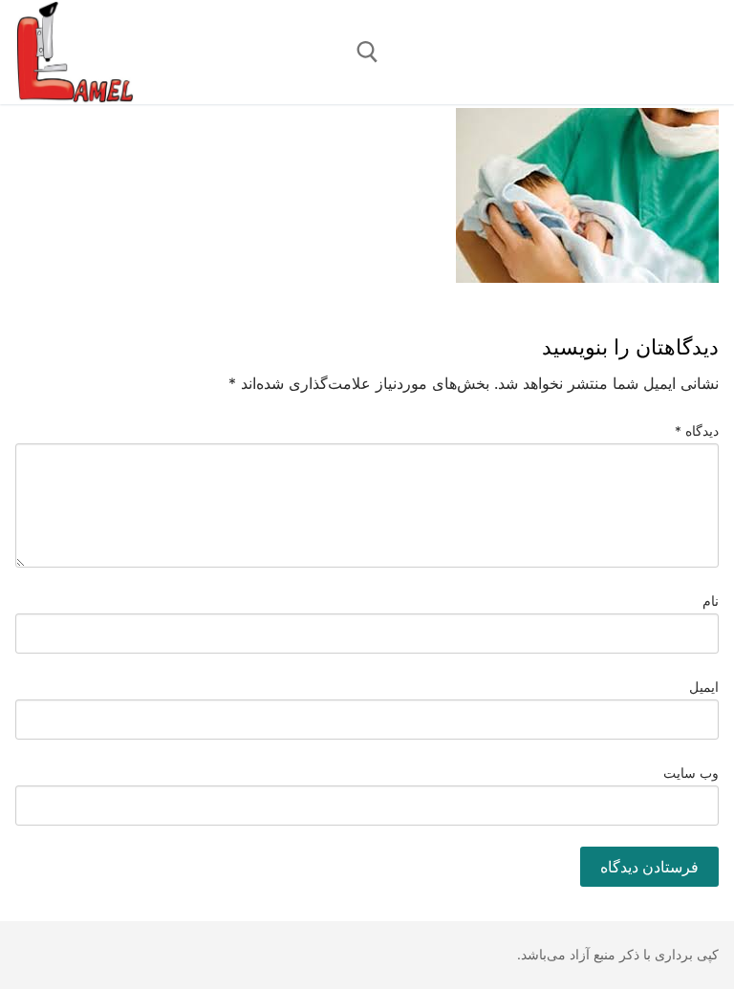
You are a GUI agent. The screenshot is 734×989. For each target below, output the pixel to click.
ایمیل (704, 687)
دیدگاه (697, 431)
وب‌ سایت (691, 773)
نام (710, 601)
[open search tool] (367, 52)
